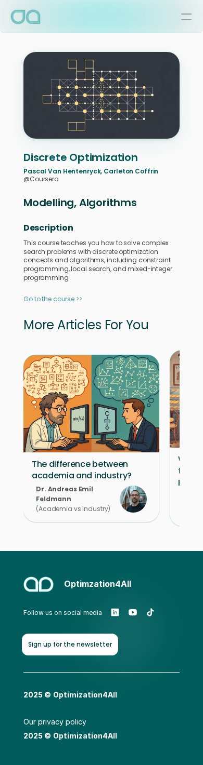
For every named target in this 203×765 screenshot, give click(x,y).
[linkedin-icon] (115, 612)
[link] (70, 644)
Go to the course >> (52, 298)
